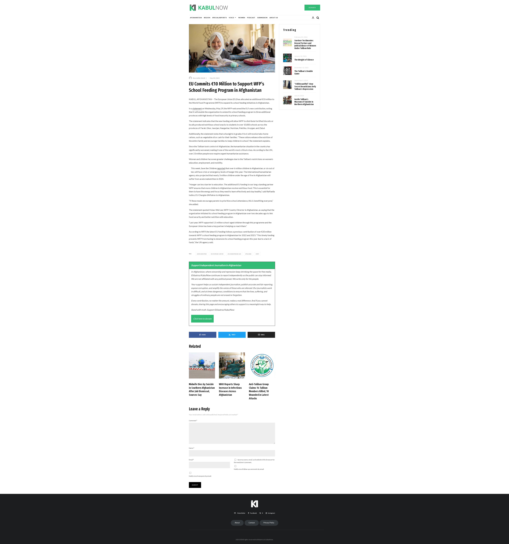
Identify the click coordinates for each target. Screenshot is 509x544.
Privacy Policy (269, 523)
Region (207, 18)
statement (197, 108)
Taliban (248, 254)
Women (241, 18)
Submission (262, 18)
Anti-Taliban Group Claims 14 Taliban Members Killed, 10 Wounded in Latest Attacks (259, 391)
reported (221, 168)
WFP (257, 254)
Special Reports (219, 18)
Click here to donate (202, 318)
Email (191, 460)
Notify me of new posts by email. (200, 476)
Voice (231, 18)
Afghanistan (196, 18)
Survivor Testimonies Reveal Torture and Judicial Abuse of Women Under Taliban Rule (305, 44)
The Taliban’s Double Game (303, 72)
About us (273, 18)
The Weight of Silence (304, 59)
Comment (193, 421)
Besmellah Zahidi (199, 78)
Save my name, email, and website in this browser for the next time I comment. (254, 461)
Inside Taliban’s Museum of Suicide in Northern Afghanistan (304, 102)
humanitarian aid (234, 254)
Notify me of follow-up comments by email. (249, 469)
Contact (252, 523)
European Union (217, 254)
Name (191, 448)
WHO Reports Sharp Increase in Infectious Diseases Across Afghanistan (230, 389)
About (237, 523)
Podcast (251, 18)
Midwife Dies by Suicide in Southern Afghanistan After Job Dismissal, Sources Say (202, 389)
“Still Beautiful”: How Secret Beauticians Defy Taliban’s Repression (305, 86)
